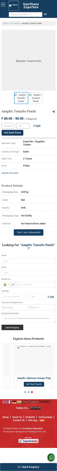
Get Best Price (12, 132)
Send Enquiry (30, 467)
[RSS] (42, 420)
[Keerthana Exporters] (14, 6)
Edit (37, 126)
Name (4, 255)
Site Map (32, 420)
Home (6, 23)
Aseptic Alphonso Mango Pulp (34, 378)
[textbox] (22, 126)
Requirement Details (10, 313)
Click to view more (10, 173)
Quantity (5, 291)
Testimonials (45, 417)
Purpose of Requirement (12, 302)
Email (4, 267)
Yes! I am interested (28, 232)
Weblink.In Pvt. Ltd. (37, 432)
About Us (17, 417)
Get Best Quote (34, 384)
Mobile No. (6, 279)
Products (15, 23)
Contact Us (19, 420)
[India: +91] (6, 284)
